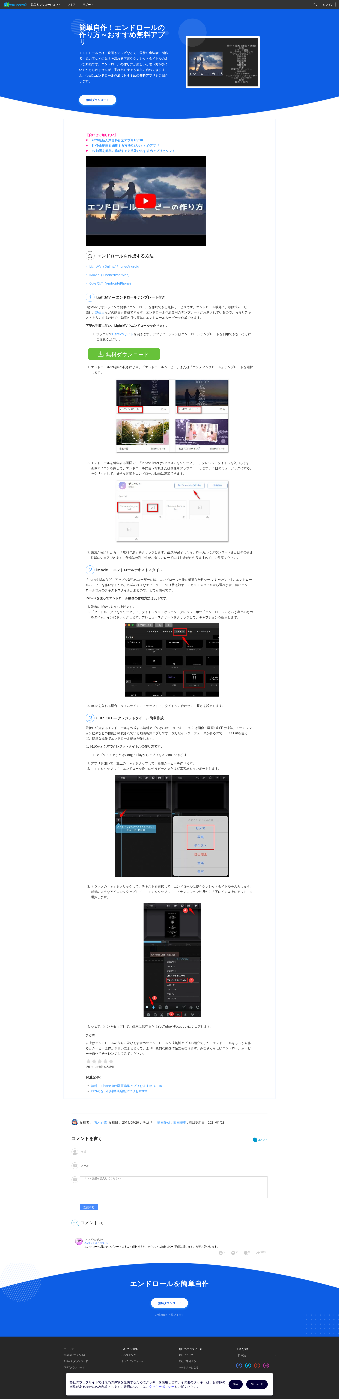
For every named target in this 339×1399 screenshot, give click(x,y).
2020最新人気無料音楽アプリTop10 (117, 140)
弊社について (186, 1355)
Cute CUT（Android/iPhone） (111, 283)
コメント (260, 1139)
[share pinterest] (257, 1365)
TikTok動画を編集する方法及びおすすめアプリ (125, 145)
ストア (72, 4)
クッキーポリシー (161, 1386)
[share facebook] (239, 1365)
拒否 (235, 1384)
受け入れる (257, 1384)
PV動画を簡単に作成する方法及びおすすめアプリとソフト (133, 151)
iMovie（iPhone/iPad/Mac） (110, 275)
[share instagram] (266, 1365)
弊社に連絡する (187, 1361)
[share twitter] (248, 1365)
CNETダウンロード (74, 1367)
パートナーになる (188, 1367)
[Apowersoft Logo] (15, 4)
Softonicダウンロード (76, 1361)
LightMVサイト (123, 334)
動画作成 (163, 1122)
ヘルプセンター (129, 1355)
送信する (88, 1207)
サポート (88, 4)
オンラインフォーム (132, 1361)
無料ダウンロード (97, 100)
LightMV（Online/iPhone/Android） (115, 266)
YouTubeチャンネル (75, 1355)
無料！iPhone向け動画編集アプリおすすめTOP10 (126, 1086)
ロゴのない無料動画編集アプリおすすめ (119, 1091)
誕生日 (100, 312)
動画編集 (179, 1122)
